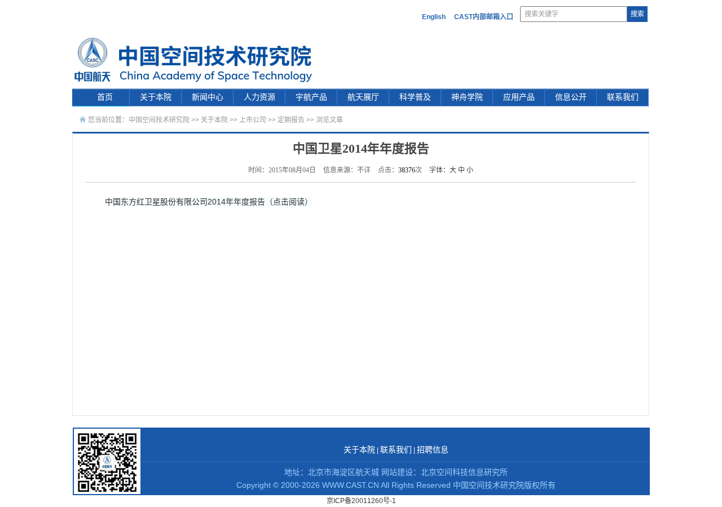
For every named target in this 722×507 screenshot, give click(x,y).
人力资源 (259, 97)
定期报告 (291, 120)
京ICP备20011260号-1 (361, 501)
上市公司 (252, 120)
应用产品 (519, 97)
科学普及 (415, 97)
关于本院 (155, 97)
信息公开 (571, 97)
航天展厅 (363, 97)
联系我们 (623, 97)
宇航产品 (311, 97)
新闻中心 (207, 97)
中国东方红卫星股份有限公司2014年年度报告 (185, 201)
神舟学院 (467, 97)
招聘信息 (432, 450)
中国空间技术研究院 (159, 120)
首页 (105, 97)
